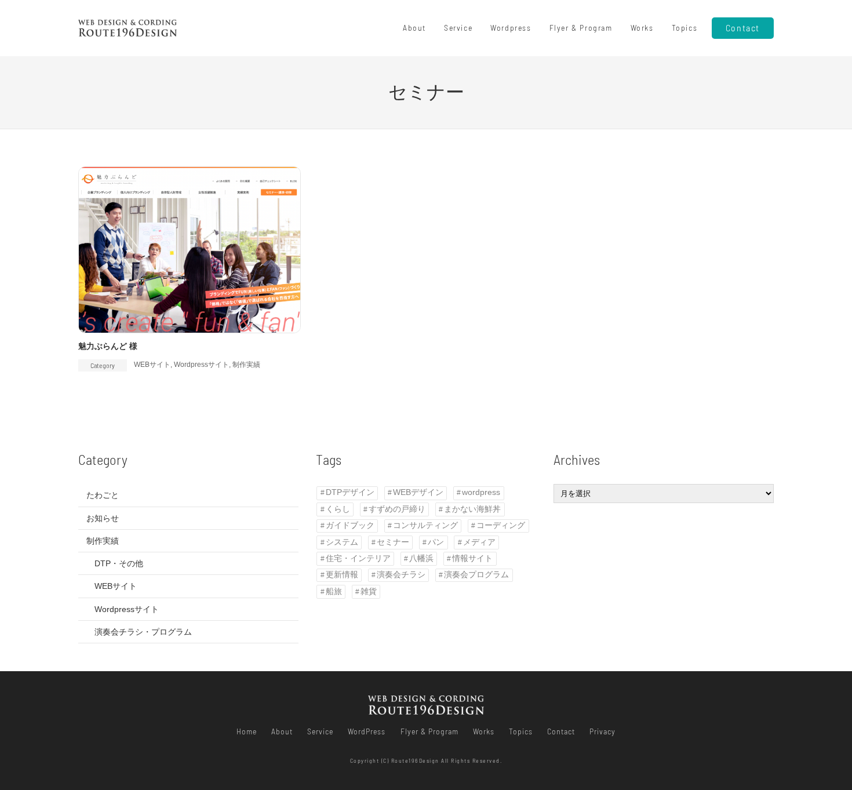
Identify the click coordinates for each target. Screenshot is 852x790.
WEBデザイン (418, 492)
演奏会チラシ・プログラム (143, 631)
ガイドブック (350, 525)
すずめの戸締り (397, 509)
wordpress (481, 492)
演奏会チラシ (401, 574)
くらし (338, 509)
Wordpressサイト (201, 365)
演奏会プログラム (476, 574)
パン (436, 542)
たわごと (102, 495)
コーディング (500, 525)
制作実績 (246, 365)
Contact (743, 27)
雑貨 (369, 591)
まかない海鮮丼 (472, 509)
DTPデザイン (350, 492)
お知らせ (102, 518)
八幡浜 (421, 558)
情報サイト (472, 558)
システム (342, 542)
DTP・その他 (118, 563)
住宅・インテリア (358, 558)
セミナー (393, 542)
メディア (479, 542)
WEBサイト (152, 365)
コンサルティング (425, 525)
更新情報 (342, 574)
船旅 (334, 591)
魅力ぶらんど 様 (107, 346)
